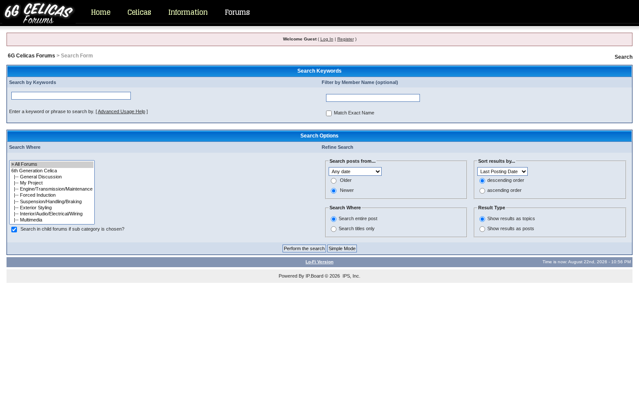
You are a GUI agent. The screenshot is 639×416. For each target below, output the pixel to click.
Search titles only (357, 228)
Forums (237, 12)
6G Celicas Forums (31, 56)
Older (346, 180)
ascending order (504, 190)
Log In (326, 39)
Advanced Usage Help (121, 111)
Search (623, 57)
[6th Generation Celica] (51, 171)
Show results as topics (511, 218)
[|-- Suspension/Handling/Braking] (51, 202)
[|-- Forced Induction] (51, 195)
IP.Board (314, 275)
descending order (505, 180)
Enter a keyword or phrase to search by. (51, 111)
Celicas (139, 12)
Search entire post (358, 218)
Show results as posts (510, 228)
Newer (347, 190)
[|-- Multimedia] (51, 220)
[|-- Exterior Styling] (51, 208)
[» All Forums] (51, 164)
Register (345, 39)
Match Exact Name (354, 113)
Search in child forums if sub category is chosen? (72, 229)
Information (187, 12)
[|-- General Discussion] (51, 177)
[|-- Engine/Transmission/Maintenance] (51, 189)
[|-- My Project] (51, 183)
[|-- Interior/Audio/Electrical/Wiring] (51, 214)
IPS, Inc (351, 275)
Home (100, 12)
